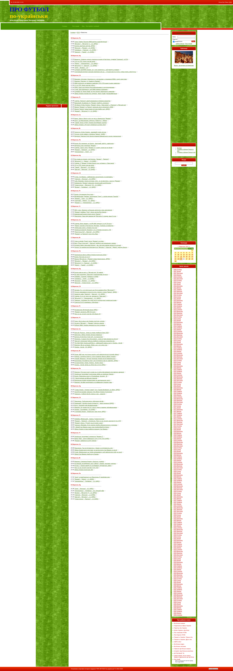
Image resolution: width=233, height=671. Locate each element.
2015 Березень (178, 366)
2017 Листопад (178, 424)
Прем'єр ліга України (180, 628)
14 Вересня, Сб (76, 286)
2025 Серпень (178, 593)
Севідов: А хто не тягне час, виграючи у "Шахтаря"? (90, 296)
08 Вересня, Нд (76, 386)
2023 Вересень (178, 551)
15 (192, 254)
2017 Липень (177, 416)
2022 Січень (177, 515)
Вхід (83, 26)
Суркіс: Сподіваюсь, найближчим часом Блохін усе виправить (93, 177)
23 (175, 259)
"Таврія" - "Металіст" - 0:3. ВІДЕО (84, 167)
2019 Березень (178, 453)
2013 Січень (177, 318)
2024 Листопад (178, 576)
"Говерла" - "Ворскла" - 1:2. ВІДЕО (84, 495)
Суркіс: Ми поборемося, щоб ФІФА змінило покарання (91, 89)
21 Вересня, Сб (76, 173)
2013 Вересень (178, 333)
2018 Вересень (178, 442)
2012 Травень (178, 304)
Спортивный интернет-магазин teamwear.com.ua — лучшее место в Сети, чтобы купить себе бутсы (105, 71)
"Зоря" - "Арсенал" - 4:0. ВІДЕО (84, 488)
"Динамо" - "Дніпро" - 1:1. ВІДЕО (84, 479)
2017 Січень (177, 406)
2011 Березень (178, 286)
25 (181, 259)
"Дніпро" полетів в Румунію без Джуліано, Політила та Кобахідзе (93, 225)
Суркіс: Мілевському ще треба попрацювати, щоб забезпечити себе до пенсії (98, 452)
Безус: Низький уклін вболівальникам (85, 405)
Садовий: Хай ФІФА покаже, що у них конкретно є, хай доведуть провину (96, 69)
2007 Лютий (177, 271)
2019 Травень (178, 456)
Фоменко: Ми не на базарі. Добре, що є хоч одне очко (90, 345)
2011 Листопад (178, 293)
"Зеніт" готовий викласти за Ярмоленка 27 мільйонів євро (92, 477)
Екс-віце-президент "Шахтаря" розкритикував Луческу (91, 274)
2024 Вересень (178, 573)
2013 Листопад (178, 336)
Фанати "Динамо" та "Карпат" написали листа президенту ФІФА (93, 107)
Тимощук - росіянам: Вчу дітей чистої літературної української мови (95, 300)
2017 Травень (178, 413)
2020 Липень (177, 482)
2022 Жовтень (178, 531)
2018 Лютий (177, 429)
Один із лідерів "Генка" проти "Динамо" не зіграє (89, 241)
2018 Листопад (178, 446)
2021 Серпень (178, 506)
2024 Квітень (177, 564)
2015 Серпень (178, 375)
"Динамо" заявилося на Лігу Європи (85, 440)
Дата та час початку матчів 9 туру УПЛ (86, 467)
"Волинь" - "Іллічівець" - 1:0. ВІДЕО (85, 187)
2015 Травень (178, 369)
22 (192, 257)
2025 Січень (177, 580)
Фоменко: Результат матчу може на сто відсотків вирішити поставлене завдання (99, 372)
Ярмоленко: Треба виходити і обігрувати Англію (89, 401)
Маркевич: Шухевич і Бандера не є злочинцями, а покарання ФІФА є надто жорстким (100, 79)
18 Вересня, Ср (76, 220)
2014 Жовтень (178, 356)
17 (178, 257)
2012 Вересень (178, 311)
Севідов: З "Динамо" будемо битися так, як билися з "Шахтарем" (94, 163)
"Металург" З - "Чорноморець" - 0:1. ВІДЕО (87, 298)
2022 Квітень (177, 520)
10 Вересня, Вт (75, 350)
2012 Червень (178, 306)
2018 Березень (178, 431)
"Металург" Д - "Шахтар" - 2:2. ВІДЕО (85, 65)
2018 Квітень (177, 433)
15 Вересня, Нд (76, 268)
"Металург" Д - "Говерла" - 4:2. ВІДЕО (85, 263)
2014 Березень (178, 344)
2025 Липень (177, 591)
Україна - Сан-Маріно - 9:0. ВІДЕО (84, 409)
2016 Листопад (178, 402)
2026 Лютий (177, 604)
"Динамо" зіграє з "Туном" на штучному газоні (88, 423)
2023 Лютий (177, 538)
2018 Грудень (178, 447)
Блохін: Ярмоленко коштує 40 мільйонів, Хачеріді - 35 (90, 376)
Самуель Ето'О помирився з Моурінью (86, 302)
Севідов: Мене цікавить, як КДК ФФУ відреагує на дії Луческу (93, 223)
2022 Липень (177, 526)
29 (192, 259)
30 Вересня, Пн (76, 38)
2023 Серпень (178, 549)
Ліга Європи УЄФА (179, 635)
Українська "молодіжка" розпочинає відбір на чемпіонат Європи (93, 374)
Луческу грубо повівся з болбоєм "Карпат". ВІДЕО (89, 134)
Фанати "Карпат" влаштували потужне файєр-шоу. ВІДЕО (92, 109)
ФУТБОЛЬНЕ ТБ (179, 653)
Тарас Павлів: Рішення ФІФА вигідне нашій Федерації (90, 41)
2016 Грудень (178, 404)
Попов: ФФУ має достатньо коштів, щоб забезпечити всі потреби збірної (96, 354)
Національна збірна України (182, 625)
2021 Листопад (178, 511)
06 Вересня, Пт (75, 415)
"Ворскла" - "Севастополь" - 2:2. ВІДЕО (86, 282)
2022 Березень (178, 518)
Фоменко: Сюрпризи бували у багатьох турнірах (89, 461)
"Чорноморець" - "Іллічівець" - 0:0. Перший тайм (89, 490)
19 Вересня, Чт (75, 206)
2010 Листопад (178, 278)
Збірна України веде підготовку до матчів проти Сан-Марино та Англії (95, 450)
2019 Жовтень (178, 466)
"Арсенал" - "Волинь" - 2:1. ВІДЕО (84, 280)
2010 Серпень (178, 277)
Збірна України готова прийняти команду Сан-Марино (91, 429)
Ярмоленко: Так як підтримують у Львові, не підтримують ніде (93, 448)
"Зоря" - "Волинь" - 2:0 (81, 67)
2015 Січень (177, 362)
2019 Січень (177, 449)
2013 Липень (177, 329)
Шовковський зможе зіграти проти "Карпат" (87, 214)
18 (181, 257)
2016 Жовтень (178, 400)
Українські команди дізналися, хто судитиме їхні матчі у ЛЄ (92, 229)
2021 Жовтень (178, 509)
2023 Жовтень (178, 553)
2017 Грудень (178, 426)
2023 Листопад (178, 555)
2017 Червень (178, 415)
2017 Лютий (177, 407)
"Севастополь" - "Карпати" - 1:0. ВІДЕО (86, 499)
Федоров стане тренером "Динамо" (85, 145)
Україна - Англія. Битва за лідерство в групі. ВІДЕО (90, 364)
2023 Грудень (178, 556)
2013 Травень (178, 326)
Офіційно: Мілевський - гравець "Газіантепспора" (89, 419)
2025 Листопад (178, 598)
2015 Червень (178, 371)
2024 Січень (177, 558)
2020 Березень (178, 475)
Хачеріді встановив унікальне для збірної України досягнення (93, 392)
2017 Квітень (177, 411)
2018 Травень (178, 435)
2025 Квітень (177, 586)
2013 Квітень (177, 324)
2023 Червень (178, 546)
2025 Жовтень (178, 596)
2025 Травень (178, 587)
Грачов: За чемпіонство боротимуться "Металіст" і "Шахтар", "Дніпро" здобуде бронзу (100, 247)
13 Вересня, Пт (75, 306)
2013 (78, 32)
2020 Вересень (178, 486)
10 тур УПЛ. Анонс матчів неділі (84, 165)
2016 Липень (177, 395)
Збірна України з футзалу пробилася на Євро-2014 (90, 124)
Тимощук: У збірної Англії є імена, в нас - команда (89, 394)
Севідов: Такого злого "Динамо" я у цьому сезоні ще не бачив (93, 147)
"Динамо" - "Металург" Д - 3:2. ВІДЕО (85, 111)
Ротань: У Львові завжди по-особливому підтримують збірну (93, 465)
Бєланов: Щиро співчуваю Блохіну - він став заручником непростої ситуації (97, 245)
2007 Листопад (178, 273)
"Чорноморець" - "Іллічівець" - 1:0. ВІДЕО (87, 481)
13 (186, 254)
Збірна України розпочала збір (83, 469)
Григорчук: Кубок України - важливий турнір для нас (90, 132)
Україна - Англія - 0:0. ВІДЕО (83, 347)
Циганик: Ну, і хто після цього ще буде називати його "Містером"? (94, 290)
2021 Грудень (178, 513)
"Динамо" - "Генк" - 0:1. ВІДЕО (83, 198)
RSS (230, 2)
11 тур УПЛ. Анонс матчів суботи (84, 85)
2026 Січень (177, 602)
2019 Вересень (178, 464)
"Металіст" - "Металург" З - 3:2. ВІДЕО (86, 43)
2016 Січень (177, 384)
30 (175, 261)
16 (175, 257)
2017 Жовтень (178, 422)
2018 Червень (178, 436)
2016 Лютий (177, 386)
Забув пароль (180, 43)
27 (186, 259)
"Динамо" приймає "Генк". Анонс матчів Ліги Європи (90, 212)
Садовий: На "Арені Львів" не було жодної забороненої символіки (94, 91)
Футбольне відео (179, 644)
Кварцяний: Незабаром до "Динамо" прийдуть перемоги (91, 103)
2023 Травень (178, 544)
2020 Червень (178, 480)
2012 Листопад (178, 315)
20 (186, 257)
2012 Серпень (178, 309)
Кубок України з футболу (181, 630)
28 (189, 259)
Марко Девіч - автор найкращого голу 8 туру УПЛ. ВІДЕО (91, 438)
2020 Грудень (178, 491)
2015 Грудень (178, 382)
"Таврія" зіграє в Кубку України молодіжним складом (90, 122)
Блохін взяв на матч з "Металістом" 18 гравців (88, 272)
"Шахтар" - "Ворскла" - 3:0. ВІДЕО (84, 169)
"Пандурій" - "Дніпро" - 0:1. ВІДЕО (84, 200)
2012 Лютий (177, 298)
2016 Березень (178, 387)
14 (189, 254)
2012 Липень (177, 307)
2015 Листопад (178, 380)
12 (184, 254)
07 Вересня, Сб (76, 397)
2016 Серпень (178, 396)
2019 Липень (177, 460)
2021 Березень (178, 496)
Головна (64, 26)
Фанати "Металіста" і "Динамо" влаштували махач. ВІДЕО (92, 259)
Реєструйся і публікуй (92, 26)
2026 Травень (178, 609)
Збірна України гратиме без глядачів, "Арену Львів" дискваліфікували (95, 93)
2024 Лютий (177, 560)
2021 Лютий (177, 495)
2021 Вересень (178, 507)
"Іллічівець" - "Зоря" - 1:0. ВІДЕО (84, 278)
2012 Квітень (177, 302)
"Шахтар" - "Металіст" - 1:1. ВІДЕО (85, 497)
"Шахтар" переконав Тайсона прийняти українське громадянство (94, 341)
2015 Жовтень (178, 378)
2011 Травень (178, 289)
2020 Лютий (177, 473)
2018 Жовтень (178, 444)
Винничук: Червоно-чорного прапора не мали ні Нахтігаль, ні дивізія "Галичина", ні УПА (101, 59)
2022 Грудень (178, 535)
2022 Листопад (178, 533)
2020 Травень (178, 478)
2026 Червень (178, 611)
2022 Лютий (177, 516)
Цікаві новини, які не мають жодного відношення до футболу (184, 656)
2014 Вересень (178, 355)
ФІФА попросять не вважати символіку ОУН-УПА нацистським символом (97, 83)
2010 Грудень (178, 280)
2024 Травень (178, 566)
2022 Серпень (178, 527)
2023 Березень (178, 540)
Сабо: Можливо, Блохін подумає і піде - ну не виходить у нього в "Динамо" (97, 181)
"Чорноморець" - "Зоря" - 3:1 (83, 151)
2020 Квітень (177, 476)
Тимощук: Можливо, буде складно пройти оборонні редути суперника (95, 425)
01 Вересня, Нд (76, 485)
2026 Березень (178, 606)
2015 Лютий (177, 364)
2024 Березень (178, 562)
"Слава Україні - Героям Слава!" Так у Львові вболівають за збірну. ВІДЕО (97, 389)
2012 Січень (177, 297)
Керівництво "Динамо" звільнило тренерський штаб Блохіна (92, 183)
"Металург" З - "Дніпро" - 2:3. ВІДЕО (85, 161)
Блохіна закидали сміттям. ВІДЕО (84, 46)
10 (178, 254)
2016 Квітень (177, 389)
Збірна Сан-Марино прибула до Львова (86, 454)
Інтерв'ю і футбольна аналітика (183, 651)
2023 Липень (177, 547)
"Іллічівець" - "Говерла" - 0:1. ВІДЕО (85, 50)
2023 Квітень (177, 542)
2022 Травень (178, 522)
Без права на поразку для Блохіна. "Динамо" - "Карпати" (91, 159)
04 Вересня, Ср (76, 444)
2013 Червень (178, 327)
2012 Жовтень (178, 313)
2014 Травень (178, 347)
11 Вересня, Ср (76, 329)
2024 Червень (178, 567)
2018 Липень (177, 438)
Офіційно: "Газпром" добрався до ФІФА (86, 276)
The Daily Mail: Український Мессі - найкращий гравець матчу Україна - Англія (98, 343)
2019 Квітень (177, 455)
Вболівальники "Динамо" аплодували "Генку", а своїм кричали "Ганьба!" (96, 196)
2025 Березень (178, 584)
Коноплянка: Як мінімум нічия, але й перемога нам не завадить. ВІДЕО (96, 360)
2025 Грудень (178, 600)
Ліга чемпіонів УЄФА (180, 632)
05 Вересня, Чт (75, 432)
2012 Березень (178, 300)
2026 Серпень (178, 615)
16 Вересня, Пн (76, 251)
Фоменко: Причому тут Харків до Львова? (87, 81)
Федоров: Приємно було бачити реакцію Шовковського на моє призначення (97, 136)
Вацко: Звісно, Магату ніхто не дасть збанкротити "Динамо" (92, 118)
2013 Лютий (177, 320)
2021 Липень (177, 504)
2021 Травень (178, 500)
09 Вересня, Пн (76, 368)
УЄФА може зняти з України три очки (85, 227)
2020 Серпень (178, 484)
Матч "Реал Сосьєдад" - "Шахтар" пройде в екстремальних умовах (95, 243)
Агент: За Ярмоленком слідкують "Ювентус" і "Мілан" (90, 120)
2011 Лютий (177, 284)
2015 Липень (177, 373)
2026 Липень (177, 613)
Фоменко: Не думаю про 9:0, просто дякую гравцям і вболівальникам (95, 407)
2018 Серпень (178, 440)
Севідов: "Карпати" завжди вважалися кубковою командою (92, 101)
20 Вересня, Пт (75, 190)
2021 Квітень (177, 498)
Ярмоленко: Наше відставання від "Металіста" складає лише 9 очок (95, 216)
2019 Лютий (177, 451)
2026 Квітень (177, 607)
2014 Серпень (178, 353)
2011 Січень (177, 282)
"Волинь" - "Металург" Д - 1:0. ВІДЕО (85, 492)
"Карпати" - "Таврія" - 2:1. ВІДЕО (84, 52)
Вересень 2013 (183, 246)
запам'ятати (178, 41)
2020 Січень (177, 471)
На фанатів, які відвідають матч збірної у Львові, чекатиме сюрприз (95, 463)
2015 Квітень (177, 367)
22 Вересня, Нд (76, 155)
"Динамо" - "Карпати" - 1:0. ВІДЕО (84, 149)
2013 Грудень (178, 338)
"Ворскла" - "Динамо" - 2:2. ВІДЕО (84, 48)
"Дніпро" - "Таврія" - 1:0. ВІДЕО (83, 265)
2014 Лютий (177, 342)
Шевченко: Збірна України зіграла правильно (88, 334)
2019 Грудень (178, 469)
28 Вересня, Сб (76, 75)
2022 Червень (178, 524)
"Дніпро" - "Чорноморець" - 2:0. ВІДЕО (86, 63)
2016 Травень (178, 391)
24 (178, 259)
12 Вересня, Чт (75, 317)
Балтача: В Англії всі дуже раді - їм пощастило (88, 336)
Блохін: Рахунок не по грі (82, 257)
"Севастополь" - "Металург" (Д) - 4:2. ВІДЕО (87, 185)
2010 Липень (177, 275)
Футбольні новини (179, 623)
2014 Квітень (177, 346)
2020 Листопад (178, 489)
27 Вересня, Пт (75, 97)
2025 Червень (178, 589)
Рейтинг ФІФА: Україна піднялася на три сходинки (89, 325)
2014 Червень (178, 349)
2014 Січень (177, 340)
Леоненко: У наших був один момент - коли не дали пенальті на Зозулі (96, 339)
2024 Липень (177, 569)
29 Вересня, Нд (76, 55)
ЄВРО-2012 (177, 642)
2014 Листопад (178, 358)
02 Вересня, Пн (76, 473)
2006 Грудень (178, 269)
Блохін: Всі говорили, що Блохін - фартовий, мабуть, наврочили (94, 143)
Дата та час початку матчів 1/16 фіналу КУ (87, 314)
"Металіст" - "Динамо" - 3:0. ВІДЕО (85, 261)
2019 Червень (178, 458)
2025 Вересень (178, 595)
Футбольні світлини (180, 646)
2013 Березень (178, 322)
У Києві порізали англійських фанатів (85, 378)
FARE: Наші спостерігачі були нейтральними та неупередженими (94, 87)
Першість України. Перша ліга (183, 637)
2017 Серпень (178, 418)
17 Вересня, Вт (75, 237)
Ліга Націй (177, 659)
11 (181, 254)
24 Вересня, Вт (75, 128)
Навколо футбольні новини (182, 648)
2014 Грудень (178, 360)
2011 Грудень (178, 295)
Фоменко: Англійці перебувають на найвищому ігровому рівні (93, 382)
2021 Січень (177, 493)
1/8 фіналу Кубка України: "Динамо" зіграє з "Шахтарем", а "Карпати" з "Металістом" (100, 105)
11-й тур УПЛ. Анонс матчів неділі (84, 61)
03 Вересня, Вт (75, 458)
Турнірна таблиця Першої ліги (186, 152)
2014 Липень (177, 351)
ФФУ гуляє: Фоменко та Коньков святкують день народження (93, 210)
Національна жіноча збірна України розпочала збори (90, 254)
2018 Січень (177, 427)
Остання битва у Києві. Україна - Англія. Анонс (88, 362)
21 (189, 257)
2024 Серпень (178, 571)
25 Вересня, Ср (76, 114)
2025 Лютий (177, 582)
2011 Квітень (177, 287)
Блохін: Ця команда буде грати (83, 194)
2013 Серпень (178, 331)
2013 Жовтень (178, 335)
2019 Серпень (178, 462)
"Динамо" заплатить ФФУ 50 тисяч (85, 312)
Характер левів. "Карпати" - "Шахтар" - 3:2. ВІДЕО (89, 294)
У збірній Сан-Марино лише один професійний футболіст (91, 427)
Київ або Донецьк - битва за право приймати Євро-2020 (91, 332)
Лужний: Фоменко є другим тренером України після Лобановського (95, 358)
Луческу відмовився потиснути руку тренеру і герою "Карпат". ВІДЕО (95, 292)
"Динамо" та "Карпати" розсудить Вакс (86, 234)
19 (184, 257)
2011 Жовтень (178, 291)
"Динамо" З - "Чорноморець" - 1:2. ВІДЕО (87, 202)
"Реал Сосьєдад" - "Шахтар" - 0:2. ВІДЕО (87, 232)
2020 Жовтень (178, 487)
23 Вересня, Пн (76, 140)
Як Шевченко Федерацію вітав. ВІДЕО (86, 309)
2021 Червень (178, 502)
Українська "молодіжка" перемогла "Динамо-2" (88, 436)
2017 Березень (178, 409)
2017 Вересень (178, 420)
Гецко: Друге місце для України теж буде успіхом (89, 321)
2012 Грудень (178, 317)
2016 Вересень (178, 398)
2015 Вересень (178, 376)
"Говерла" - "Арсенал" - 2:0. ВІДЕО (85, 179)
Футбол (179, 148)
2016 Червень (178, 393)
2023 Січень (177, 536)
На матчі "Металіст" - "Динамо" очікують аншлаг (89, 323)
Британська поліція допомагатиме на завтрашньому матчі (92, 380)
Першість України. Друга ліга (183, 639)
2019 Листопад (178, 467)
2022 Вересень (178, 529)
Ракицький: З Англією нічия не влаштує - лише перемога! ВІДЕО (94, 403)
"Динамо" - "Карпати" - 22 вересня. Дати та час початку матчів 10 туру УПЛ (97, 421)
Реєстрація (75, 26)
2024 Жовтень (178, 575)
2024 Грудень (178, 578)
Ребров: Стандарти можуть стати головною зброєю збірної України (95, 356)
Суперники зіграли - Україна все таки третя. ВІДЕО (90, 411)
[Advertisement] (52, 67)
